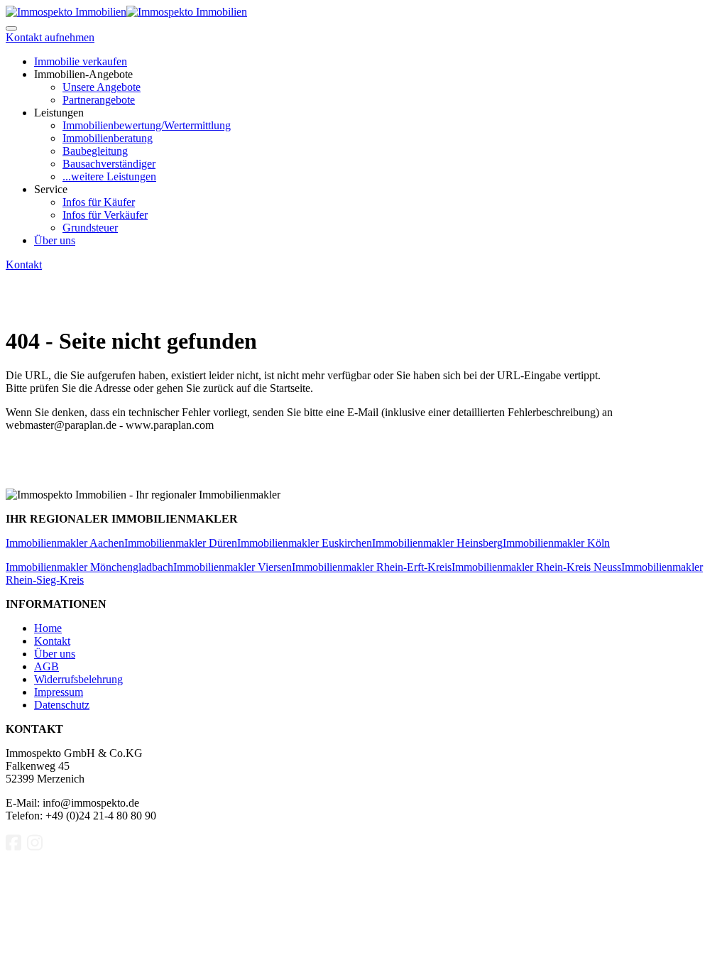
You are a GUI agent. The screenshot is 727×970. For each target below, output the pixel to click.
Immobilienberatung (107, 138)
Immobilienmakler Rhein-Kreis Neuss (536, 567)
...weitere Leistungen (109, 176)
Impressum (58, 692)
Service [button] (50, 189)
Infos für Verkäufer (105, 215)
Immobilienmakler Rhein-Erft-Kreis (372, 567)
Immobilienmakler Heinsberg (437, 543)
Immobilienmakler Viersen (232, 567)
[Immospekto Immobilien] (66, 12)
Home (48, 628)
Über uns (54, 240)
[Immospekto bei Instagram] (35, 848)
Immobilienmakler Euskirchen (304, 543)
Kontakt (24, 264)
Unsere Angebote (101, 87)
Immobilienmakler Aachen (65, 543)
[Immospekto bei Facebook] (13, 848)
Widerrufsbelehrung (78, 679)
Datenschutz (61, 705)
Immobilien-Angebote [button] (83, 74)
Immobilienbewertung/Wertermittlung (146, 125)
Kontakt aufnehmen (50, 37)
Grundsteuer (90, 228)
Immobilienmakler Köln (556, 543)
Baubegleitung (95, 151)
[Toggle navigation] (11, 28)
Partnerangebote (98, 100)
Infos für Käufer (98, 202)
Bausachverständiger (108, 164)
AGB (46, 666)
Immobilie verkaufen (80, 61)
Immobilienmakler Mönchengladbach (89, 567)
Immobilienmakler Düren (180, 543)
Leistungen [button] (59, 113)
